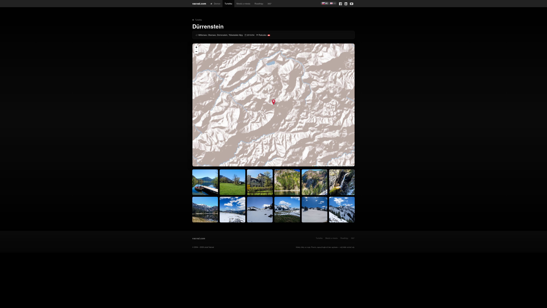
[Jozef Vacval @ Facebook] (340, 3)
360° (270, 3)
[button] (273, 102)
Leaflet (315, 166)
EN (334, 3)
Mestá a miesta (243, 3)
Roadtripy (259, 3)
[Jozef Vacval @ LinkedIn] (345, 3)
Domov (216, 3)
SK (326, 3)
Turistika (228, 3)
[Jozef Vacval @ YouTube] (351, 3)
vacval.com (199, 3)
